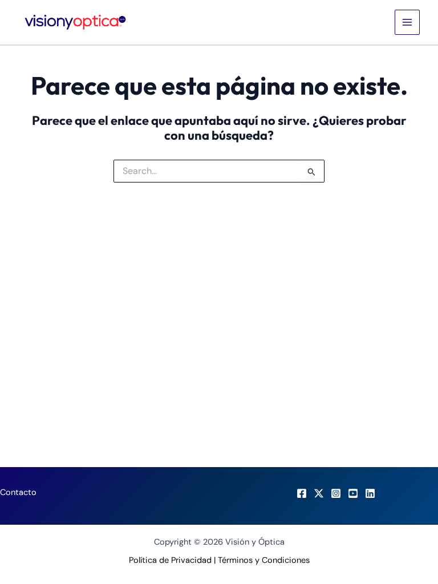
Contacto (18, 492)
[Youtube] (353, 493)
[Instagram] (336, 493)
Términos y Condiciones (264, 560)
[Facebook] (302, 493)
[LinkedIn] (370, 493)
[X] (319, 493)
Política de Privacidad (170, 560)
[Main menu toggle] (407, 22)
